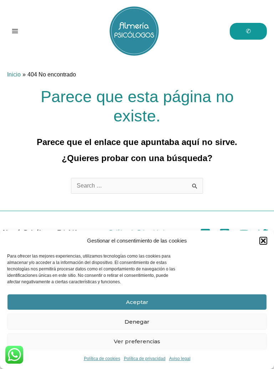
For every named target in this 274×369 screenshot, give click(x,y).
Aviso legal (180, 358)
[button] (263, 240)
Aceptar (137, 302)
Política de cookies (102, 358)
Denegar (137, 321)
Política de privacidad (145, 358)
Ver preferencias (137, 341)
